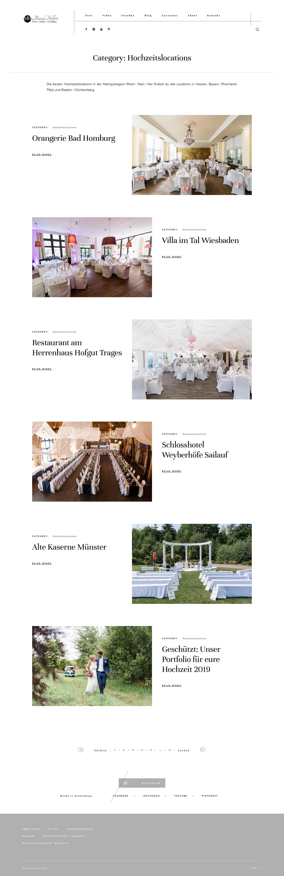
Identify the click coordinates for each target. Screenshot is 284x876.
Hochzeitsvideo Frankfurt (65, 836)
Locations (170, 15)
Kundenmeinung (80, 829)
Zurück (184, 750)
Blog (148, 15)
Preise (53, 829)
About (192, 15)
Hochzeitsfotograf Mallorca (45, 843)
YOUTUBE (181, 796)
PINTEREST (210, 796)
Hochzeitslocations (65, 127)
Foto (89, 15)
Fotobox (128, 15)
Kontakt (213, 15)
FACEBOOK (121, 796)
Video (107, 15)
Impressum (31, 829)
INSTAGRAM (151, 796)
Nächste (100, 750)
